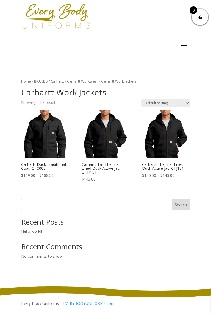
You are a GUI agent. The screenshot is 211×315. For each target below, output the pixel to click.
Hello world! (31, 231)
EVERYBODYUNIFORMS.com (89, 303)
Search (181, 204)
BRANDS (41, 81)
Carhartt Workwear (82, 81)
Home (26, 81)
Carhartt (57, 81)
